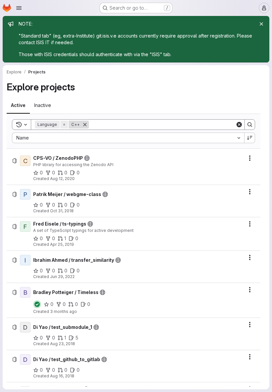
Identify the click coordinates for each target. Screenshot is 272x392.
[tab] (18, 105)
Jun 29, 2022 (62, 276)
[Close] (261, 24)
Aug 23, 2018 (62, 343)
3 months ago (63, 311)
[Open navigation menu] (19, 8)
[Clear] (239, 125)
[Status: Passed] (37, 304)
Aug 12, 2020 (62, 178)
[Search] (249, 124)
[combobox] (128, 138)
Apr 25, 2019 (62, 244)
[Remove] (85, 125)
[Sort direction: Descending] (249, 138)
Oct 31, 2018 (62, 210)
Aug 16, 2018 (62, 375)
